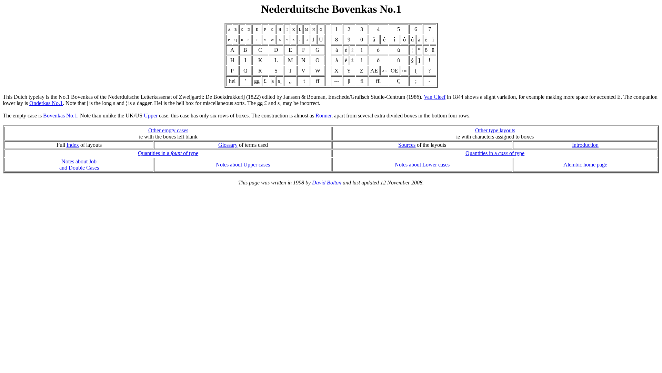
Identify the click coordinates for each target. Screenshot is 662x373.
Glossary (228, 145)
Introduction (585, 145)
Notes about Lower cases (422, 165)
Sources (406, 145)
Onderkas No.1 (46, 103)
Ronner (323, 115)
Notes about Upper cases (243, 165)
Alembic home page (585, 165)
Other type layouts (495, 130)
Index (73, 145)
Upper (151, 115)
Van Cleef (434, 97)
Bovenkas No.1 (60, 115)
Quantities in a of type (168, 153)
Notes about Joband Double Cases (79, 165)
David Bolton (326, 182)
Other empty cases (168, 130)
